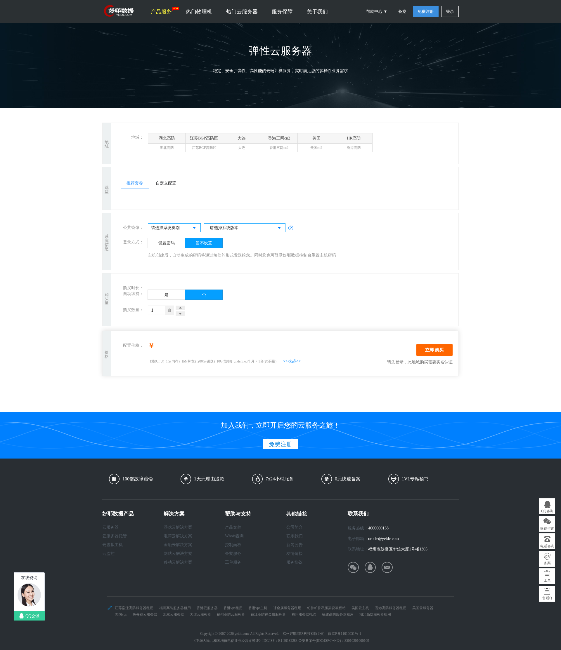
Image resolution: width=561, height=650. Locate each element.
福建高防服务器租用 (338, 614)
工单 (547, 580)
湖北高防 (167, 143)
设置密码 (166, 243)
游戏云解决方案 (178, 527)
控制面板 (233, 545)
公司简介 (294, 527)
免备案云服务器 (145, 614)
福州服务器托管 (304, 614)
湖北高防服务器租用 (375, 614)
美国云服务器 (422, 608)
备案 (402, 11)
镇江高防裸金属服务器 (268, 614)
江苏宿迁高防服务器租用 (134, 608)
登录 (450, 11)
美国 (316, 143)
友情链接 (294, 553)
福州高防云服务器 (231, 614)
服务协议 (294, 562)
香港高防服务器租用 (390, 608)
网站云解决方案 (178, 553)
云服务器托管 (114, 536)
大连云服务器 (200, 614)
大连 (242, 143)
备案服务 (233, 553)
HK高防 (354, 143)
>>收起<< (292, 361)
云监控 (108, 553)
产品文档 (233, 527)
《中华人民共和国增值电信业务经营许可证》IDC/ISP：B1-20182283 (244, 641)
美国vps (121, 614)
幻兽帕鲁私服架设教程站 (326, 608)
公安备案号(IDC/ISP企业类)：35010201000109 (333, 641)
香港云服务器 (207, 608)
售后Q (547, 598)
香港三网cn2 (279, 143)
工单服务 (233, 562)
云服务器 (110, 527)
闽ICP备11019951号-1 (344, 634)
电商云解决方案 (178, 536)
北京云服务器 (173, 614)
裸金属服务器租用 (287, 608)
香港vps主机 (257, 608)
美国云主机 (360, 608)
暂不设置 (204, 243)
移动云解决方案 (178, 562)
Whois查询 (234, 536)
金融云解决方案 (178, 545)
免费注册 (426, 11)
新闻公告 (294, 545)
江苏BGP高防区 (204, 143)
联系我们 (294, 536)
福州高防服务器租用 (175, 608)
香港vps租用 (233, 608)
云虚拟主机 (112, 545)
